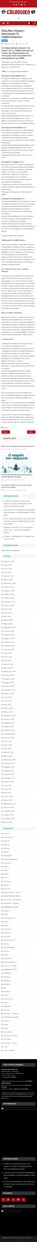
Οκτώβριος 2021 (9, 774)
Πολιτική (6, 1010)
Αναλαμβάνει (8, 855)
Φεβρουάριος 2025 (10, 627)
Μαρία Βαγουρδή (22, 44)
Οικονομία (7, 991)
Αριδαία (6, 874)
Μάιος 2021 (7, 793)
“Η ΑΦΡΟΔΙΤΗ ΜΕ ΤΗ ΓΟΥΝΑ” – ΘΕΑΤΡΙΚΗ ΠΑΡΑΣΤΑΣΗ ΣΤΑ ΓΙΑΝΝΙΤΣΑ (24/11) (32, 432)
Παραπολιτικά (8, 999)
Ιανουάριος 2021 (9, 807)
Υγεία (5, 1046)
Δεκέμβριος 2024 (9, 635)
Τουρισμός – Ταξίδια (10, 1043)
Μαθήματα (7, 980)
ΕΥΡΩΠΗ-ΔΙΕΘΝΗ (9, 947)
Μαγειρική (7, 977)
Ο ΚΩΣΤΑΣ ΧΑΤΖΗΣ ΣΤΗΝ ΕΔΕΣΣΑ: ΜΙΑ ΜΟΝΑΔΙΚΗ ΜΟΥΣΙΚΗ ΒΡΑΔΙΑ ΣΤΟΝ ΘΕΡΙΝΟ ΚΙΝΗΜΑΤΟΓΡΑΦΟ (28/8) (19, 512)
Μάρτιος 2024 (8, 668)
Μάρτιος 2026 (8, 580)
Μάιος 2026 (7, 572)
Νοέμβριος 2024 (9, 638)
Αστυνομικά (7, 881)
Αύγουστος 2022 (9, 738)
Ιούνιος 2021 (8, 789)
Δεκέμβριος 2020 (9, 811)
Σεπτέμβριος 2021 (9, 778)
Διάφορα (6, 911)
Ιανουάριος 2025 (9, 631)
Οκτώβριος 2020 (9, 818)
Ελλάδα (6, 925)
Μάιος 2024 (7, 660)
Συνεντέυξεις (8, 1032)
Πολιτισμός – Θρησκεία (11, 1013)
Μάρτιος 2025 (8, 624)
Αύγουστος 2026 (9, 561)
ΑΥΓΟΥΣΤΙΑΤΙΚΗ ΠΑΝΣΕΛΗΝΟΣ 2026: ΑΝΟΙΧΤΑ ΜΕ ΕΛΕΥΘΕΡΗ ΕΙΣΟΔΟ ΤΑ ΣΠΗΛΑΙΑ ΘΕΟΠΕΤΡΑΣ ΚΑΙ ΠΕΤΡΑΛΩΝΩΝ (19, 521)
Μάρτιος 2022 (8, 756)
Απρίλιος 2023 (8, 708)
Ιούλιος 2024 (8, 653)
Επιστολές (7, 936)
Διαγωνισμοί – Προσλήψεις (12, 900)
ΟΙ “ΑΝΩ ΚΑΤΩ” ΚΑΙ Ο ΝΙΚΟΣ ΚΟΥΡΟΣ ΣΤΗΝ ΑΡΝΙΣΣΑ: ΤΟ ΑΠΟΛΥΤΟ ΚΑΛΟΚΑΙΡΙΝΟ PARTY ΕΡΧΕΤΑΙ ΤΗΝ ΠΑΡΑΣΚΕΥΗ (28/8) (18, 503)
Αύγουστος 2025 (9, 605)
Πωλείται (7, 1021)
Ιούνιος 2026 (8, 568)
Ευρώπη (6, 944)
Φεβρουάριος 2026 (10, 583)
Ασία (5, 877)
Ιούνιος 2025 (8, 613)
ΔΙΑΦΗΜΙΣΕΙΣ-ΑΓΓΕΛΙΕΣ (11, 907)
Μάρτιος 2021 (8, 800)
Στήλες (6, 1028)
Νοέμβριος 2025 (9, 594)
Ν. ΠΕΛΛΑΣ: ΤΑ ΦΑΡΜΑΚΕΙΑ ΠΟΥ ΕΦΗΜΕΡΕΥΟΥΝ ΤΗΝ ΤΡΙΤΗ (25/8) (19, 538)
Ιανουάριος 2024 (9, 675)
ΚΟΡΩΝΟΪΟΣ (7, 973)
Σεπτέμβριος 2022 (9, 734)
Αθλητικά (7, 848)
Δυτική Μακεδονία (9, 918)
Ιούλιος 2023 (8, 697)
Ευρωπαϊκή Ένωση (10, 940)
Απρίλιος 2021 (8, 796)
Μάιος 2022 (7, 748)
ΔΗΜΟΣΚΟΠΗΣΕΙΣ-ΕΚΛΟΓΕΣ (12, 896)
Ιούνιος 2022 (8, 745)
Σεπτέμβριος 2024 (9, 646)
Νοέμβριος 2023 (9, 682)
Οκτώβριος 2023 (9, 686)
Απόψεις (6, 867)
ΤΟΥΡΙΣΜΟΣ (7, 1039)
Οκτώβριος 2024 (9, 642)
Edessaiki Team (20, 480)
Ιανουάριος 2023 (9, 719)
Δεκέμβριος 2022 (9, 723)
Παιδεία (6, 995)
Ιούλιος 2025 (8, 609)
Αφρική (6, 885)
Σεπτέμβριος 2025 (9, 602)
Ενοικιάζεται (8, 929)
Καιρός (5, 40)
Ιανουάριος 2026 (9, 587)
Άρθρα (6, 870)
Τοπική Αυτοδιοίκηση (11, 1035)
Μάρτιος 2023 (8, 712)
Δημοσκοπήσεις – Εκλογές (12, 892)
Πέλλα (6, 1002)
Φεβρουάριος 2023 (10, 715)
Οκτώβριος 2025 (9, 598)
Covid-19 (6, 833)
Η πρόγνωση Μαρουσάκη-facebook (12, 235)
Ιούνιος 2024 (8, 657)
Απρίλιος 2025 (8, 620)
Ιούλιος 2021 (8, 785)
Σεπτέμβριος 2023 (9, 690)
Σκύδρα (6, 1024)
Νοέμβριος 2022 (9, 726)
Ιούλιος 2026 (8, 565)
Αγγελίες (6, 841)
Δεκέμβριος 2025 (9, 591)
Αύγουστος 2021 (9, 782)
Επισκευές (7, 933)
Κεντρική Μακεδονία (10, 962)
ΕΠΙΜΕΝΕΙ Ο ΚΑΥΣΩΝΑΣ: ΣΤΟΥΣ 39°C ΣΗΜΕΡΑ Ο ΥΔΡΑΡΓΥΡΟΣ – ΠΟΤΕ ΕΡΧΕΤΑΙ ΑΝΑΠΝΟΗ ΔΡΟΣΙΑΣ (18, 530)
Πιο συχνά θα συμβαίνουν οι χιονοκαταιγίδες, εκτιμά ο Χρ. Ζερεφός (16, 486)
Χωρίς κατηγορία (9, 1050)
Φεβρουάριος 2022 (10, 760)
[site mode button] (30, 23)
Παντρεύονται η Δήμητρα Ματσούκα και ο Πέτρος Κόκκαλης (7, 432)
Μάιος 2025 (7, 616)
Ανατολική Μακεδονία (11, 859)
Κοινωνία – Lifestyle (10, 966)
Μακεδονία (7, 984)
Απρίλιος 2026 (8, 576)
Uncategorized (8, 837)
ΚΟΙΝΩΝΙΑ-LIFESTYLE (10, 969)
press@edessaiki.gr (10, 1075)
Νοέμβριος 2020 (9, 815)
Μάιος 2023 (7, 704)
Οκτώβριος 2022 (9, 730)
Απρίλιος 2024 (8, 664)
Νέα (5, 988)
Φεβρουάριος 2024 (10, 671)
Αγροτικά (7, 844)
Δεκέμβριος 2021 (9, 767)
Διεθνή (6, 914)
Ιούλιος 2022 (8, 741)
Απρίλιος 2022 (8, 752)
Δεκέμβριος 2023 (9, 679)
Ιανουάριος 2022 (9, 763)
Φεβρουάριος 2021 (10, 804)
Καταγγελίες (8, 958)
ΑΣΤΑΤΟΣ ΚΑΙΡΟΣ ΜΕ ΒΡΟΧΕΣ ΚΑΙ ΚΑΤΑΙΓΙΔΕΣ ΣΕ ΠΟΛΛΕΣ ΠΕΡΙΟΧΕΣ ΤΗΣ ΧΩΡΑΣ (16, 476)
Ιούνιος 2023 (8, 701)
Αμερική (6, 852)
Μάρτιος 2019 (8, 822)
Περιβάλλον (7, 1006)
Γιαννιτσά (7, 889)
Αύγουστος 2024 (9, 649)
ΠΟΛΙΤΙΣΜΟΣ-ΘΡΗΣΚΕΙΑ (11, 1017)
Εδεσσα (6, 922)
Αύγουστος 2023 (9, 693)
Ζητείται (6, 951)
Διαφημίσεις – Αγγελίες (11, 903)
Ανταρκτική (7, 863)
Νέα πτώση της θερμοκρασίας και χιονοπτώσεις (17, 446)
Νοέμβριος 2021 (9, 770)
